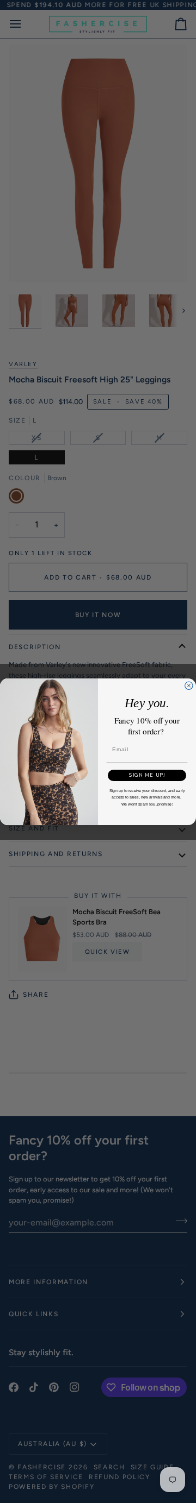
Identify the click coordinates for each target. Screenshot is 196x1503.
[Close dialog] (189, 685)
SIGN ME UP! (147, 775)
